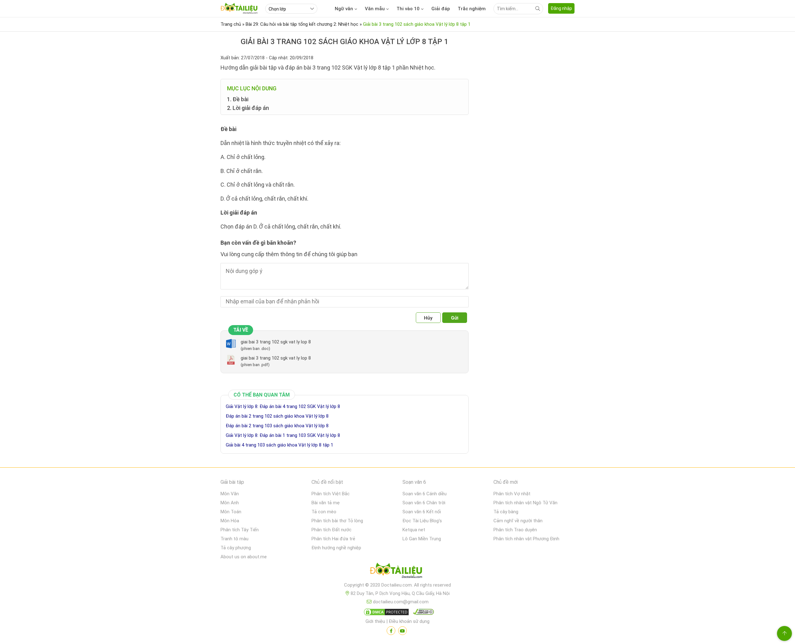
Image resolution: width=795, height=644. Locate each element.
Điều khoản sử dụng (409, 621)
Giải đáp (440, 8)
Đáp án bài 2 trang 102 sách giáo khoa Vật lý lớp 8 (277, 416)
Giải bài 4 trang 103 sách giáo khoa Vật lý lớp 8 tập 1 (279, 445)
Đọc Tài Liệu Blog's (422, 521)
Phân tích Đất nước (331, 530)
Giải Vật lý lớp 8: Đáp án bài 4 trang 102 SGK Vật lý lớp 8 (283, 406)
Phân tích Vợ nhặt (511, 494)
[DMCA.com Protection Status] (385, 613)
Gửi (454, 318)
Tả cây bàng (505, 512)
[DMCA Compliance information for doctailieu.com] (422, 613)
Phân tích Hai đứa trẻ (333, 539)
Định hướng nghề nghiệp (336, 548)
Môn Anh (229, 503)
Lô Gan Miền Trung (421, 539)
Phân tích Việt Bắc (330, 494)
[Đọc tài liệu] (391, 630)
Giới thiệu (375, 621)
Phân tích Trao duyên (515, 530)
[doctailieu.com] (397, 571)
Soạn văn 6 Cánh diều (424, 494)
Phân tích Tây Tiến (239, 530)
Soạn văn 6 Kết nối (421, 512)
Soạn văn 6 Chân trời (423, 503)
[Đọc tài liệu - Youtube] (402, 630)
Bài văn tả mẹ (325, 503)
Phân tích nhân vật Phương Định (526, 539)
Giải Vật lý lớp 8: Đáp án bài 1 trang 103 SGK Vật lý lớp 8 (283, 435)
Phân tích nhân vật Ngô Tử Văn (525, 503)
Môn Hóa (229, 521)
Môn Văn (229, 494)
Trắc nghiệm (472, 8)
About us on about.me (243, 557)
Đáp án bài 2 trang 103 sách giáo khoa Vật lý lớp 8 (277, 426)
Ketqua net (413, 530)
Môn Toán (230, 512)
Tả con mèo (323, 512)
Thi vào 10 (408, 8)
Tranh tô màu (234, 539)
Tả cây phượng (235, 548)
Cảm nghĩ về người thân (518, 521)
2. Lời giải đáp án (248, 108)
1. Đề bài (237, 99)
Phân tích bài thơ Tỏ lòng (337, 521)
